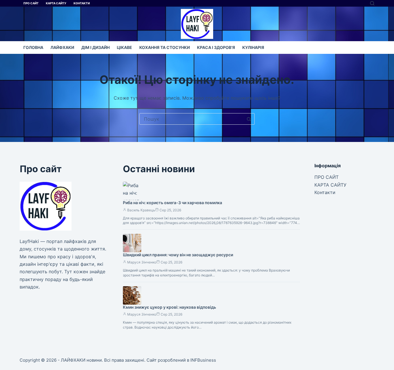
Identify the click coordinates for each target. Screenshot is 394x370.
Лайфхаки (62, 47)
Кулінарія (253, 47)
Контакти (82, 3)
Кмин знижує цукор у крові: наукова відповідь (169, 307)
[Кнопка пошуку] (248, 118)
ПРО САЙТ (31, 3)
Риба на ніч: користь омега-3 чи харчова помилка (172, 202)
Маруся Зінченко (141, 262)
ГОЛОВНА (33, 47)
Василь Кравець (141, 210)
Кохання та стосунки (164, 47)
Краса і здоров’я (216, 47)
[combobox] (191, 119)
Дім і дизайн (95, 47)
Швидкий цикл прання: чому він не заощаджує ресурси (178, 254)
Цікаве (124, 47)
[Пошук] (372, 3)
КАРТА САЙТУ (56, 3)
